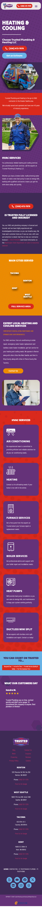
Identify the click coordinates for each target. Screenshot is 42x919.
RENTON (27, 280)
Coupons (28, 753)
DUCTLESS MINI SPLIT (19, 629)
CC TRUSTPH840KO (14, 240)
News (14, 753)
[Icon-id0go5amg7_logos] (9, 880)
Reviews (28, 757)
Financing (14, 757)
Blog (13, 750)
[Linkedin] (13, 885)
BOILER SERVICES (16, 556)
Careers (28, 760)
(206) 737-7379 (23, 779)
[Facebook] (25, 880)
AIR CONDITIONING (18, 441)
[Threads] (29, 885)
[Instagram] (21, 885)
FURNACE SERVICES (18, 517)
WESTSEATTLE (27, 295)
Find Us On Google (21, 784)
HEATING (11, 479)
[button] (36, 6)
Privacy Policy (13, 760)
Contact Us (28, 750)
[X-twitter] (32, 880)
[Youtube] (17, 880)
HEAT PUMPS (14, 591)
